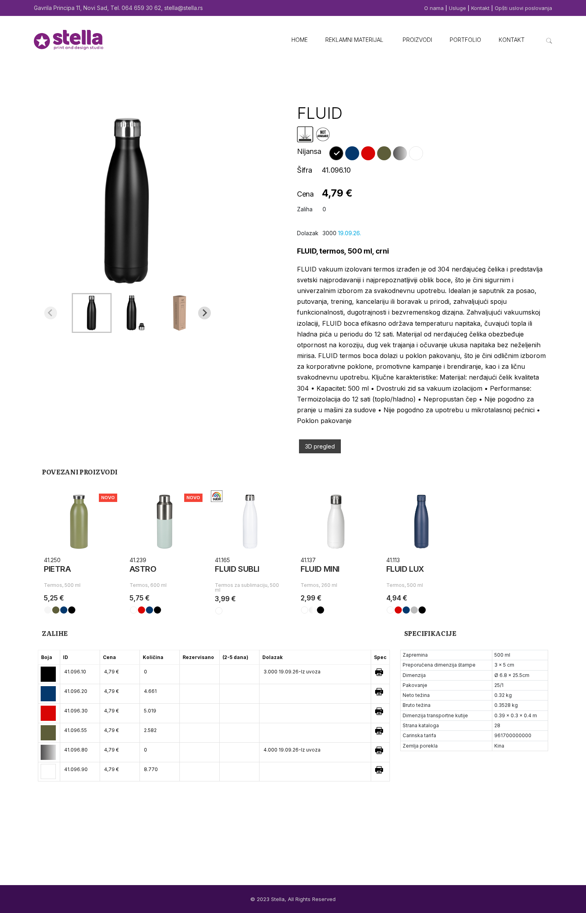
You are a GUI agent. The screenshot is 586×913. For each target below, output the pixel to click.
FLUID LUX (405, 569)
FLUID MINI (320, 569)
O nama (434, 8)
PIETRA (57, 569)
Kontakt (480, 8)
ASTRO (143, 569)
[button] (92, 313)
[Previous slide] (50, 313)
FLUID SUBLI (237, 569)
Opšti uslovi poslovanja (523, 8)
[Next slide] (204, 313)
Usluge (457, 8)
